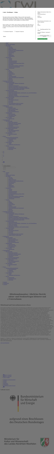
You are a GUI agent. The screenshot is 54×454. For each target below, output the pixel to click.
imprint (39, 25)
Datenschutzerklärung (42, 14)
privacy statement (41, 22)
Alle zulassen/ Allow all (42, 38)
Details (4, 36)
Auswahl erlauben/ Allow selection (44, 36)
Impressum (40, 17)
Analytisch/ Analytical (20, 31)
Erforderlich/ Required (8, 31)
